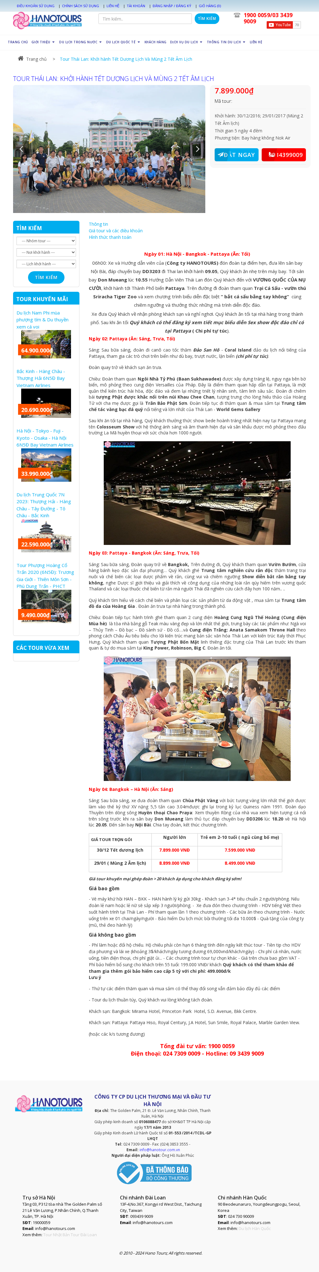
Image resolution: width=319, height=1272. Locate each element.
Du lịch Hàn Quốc (255, 1228)
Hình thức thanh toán (110, 237)
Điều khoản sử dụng (36, 5)
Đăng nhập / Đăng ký (172, 5)
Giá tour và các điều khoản (116, 231)
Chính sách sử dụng (80, 5)
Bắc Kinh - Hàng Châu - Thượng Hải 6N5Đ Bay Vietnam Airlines (41, 378)
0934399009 (286, 154)
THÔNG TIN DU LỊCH (224, 42)
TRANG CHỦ (18, 42)
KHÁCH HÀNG (156, 42)
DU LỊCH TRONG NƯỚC (78, 42)
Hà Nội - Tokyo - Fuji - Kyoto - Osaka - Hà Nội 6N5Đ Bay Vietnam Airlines (45, 438)
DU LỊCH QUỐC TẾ (121, 42)
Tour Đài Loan (84, 1234)
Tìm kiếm (207, 18)
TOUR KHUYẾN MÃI (42, 299)
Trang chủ (36, 59)
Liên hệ (113, 5)
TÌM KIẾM (29, 228)
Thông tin (98, 224)
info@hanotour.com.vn (160, 1149)
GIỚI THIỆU (41, 42)
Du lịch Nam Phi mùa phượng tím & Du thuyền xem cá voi (43, 320)
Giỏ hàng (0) (210, 5)
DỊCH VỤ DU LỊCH (184, 42)
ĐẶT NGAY (239, 154)
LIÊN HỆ (256, 42)
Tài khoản (136, 5)
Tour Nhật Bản (56, 1234)
